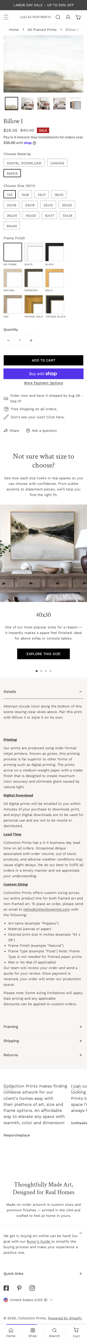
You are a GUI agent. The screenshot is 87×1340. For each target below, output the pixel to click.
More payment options (43, 383)
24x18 (30, 205)
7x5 (10, 195)
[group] (43, 553)
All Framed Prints (42, 30)
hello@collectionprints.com (46, 909)
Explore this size (43, 654)
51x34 (67, 216)
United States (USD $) (28, 1300)
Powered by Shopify (65, 1318)
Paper (12, 174)
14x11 (42, 195)
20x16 (11, 205)
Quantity (10, 329)
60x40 (12, 226)
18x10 (59, 195)
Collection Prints (32, 1318)
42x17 (49, 216)
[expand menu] (6, 17)
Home (14, 30)
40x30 (31, 216)
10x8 (25, 195)
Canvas (57, 163)
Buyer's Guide (39, 1241)
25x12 (48, 205)
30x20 (67, 205)
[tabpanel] (43, 852)
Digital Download (24, 163)
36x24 (12, 216)
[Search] (58, 17)
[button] (78, 17)
